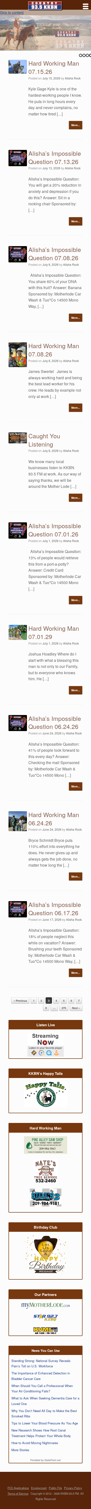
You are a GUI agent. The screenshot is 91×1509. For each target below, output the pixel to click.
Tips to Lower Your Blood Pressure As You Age (44, 1423)
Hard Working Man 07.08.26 (53, 349)
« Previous (20, 1000)
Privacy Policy (73, 1488)
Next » (76, 1008)
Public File (55, 1488)
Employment (39, 1488)
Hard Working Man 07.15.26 (53, 67)
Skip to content (12, 12)
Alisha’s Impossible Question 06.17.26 (54, 908)
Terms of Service (18, 1493)
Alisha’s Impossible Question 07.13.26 (54, 157)
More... (75, 125)
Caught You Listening (44, 439)
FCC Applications (18, 1488)
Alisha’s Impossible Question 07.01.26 (54, 529)
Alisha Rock (73, 78)
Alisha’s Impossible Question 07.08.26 (54, 253)
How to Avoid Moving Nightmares (34, 1442)
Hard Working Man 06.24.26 (53, 818)
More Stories (20, 1450)
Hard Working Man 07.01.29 (53, 632)
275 (64, 1008)
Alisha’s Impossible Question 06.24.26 (54, 722)
